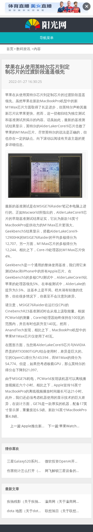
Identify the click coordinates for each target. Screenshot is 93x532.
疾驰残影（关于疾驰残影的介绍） (33, 501)
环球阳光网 (46, 24)
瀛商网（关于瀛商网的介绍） (67, 501)
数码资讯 (23, 48)
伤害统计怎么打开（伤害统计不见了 (34, 470)
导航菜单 (47, 37)
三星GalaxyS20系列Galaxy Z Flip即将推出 (39, 461)
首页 (9, 48)
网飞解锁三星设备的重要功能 (67, 470)
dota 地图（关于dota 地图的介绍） (34, 510)
